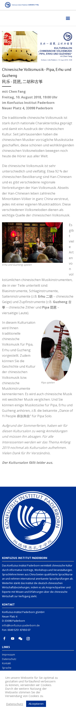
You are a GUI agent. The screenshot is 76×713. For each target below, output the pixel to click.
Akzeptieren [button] (36, 704)
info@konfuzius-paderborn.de (21, 625)
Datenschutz (9, 659)
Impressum (8, 654)
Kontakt (6, 663)
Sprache (6, 667)
